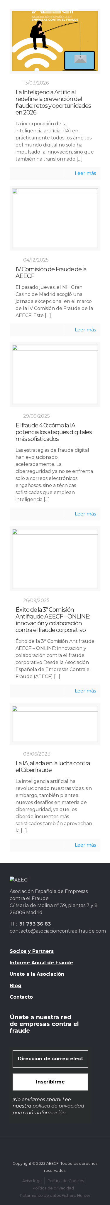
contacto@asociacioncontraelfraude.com (58, 931)
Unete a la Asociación (37, 974)
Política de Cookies (66, 1181)
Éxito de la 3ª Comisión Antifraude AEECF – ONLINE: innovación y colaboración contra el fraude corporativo (53, 619)
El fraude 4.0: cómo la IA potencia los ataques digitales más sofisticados (54, 432)
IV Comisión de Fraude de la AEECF (51, 272)
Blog (15, 985)
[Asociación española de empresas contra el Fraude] (55, 12)
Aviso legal (32, 1181)
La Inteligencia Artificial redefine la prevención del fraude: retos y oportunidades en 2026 (53, 102)
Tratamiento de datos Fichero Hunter (55, 1195)
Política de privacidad (53, 1188)
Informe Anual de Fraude (41, 962)
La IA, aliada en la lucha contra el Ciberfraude (53, 766)
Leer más (85, 173)
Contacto (21, 997)
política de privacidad (58, 1106)
